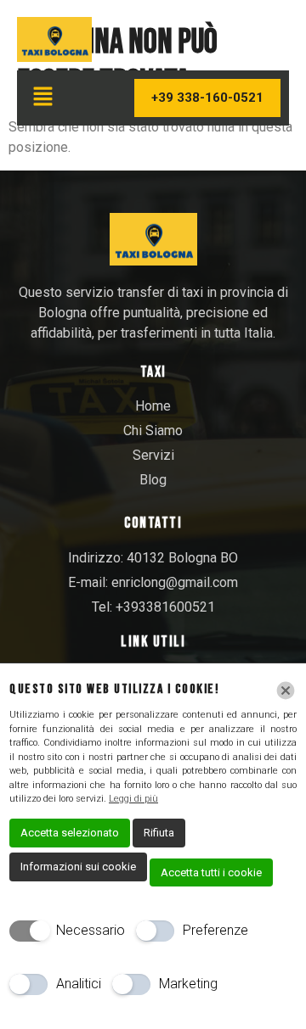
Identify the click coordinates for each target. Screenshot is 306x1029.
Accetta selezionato (69, 832)
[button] (43, 98)
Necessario (90, 930)
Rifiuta (159, 832)
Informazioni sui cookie (78, 866)
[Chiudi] (286, 690)
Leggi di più (133, 798)
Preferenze (215, 930)
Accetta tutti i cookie (211, 872)
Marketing (188, 984)
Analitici (78, 984)
